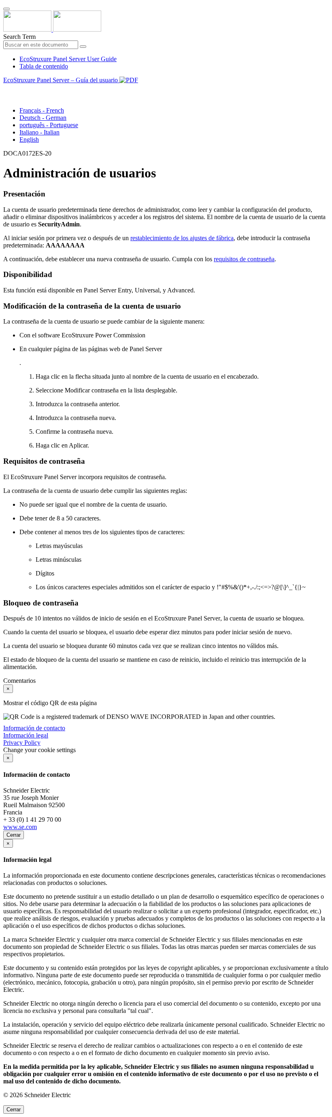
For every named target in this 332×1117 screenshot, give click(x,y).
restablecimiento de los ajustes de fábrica (182, 237)
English (29, 139)
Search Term (19, 36)
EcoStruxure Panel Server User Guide (68, 58)
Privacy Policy (21, 742)
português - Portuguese (48, 125)
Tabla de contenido (43, 66)
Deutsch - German (42, 117)
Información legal (25, 735)
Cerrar (13, 835)
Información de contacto (34, 728)
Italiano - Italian (39, 132)
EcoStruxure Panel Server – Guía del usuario (61, 80)
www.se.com (20, 826)
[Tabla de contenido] (6, 89)
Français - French (41, 110)
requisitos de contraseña (244, 259)
